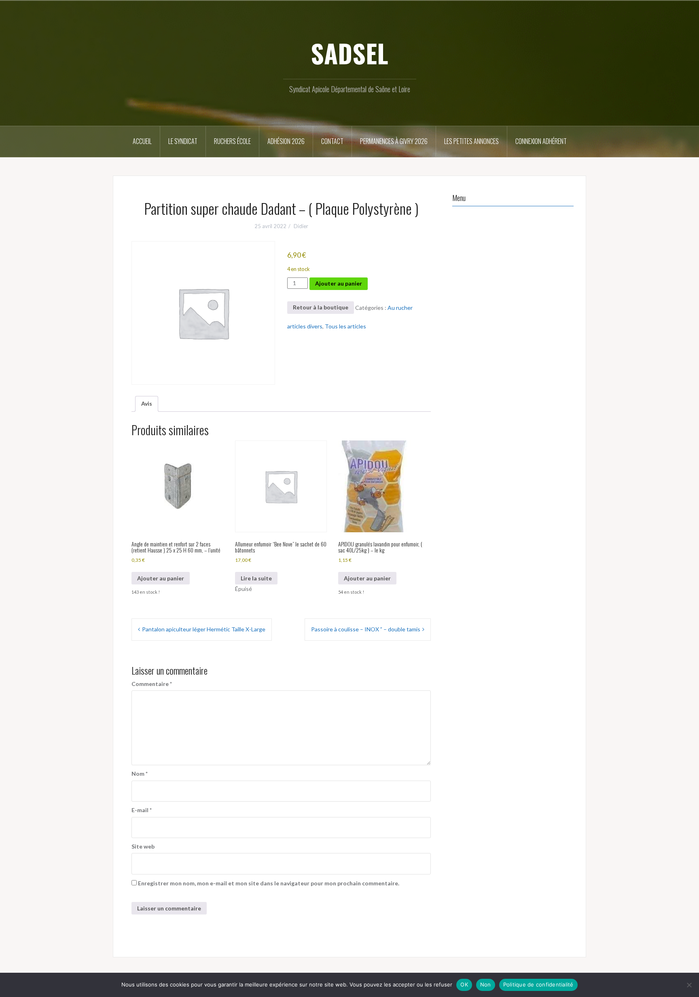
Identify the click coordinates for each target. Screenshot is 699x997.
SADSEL (349, 53)
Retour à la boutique (320, 307)
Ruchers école (232, 141)
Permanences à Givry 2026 (394, 141)
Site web (143, 846)
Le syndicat (182, 141)
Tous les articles (345, 326)
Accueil (142, 141)
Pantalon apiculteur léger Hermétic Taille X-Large (203, 629)
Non (485, 984)
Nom (139, 773)
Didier (301, 226)
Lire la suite (256, 578)
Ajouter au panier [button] (160, 578)
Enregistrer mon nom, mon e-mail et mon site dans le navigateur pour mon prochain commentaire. (268, 883)
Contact (332, 141)
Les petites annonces (471, 141)
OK (464, 984)
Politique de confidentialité (538, 984)
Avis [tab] (146, 403)
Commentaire (151, 683)
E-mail (141, 809)
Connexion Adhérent (541, 141)
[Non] (689, 985)
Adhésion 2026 (286, 141)
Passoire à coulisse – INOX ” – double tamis (365, 629)
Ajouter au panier (338, 283)
